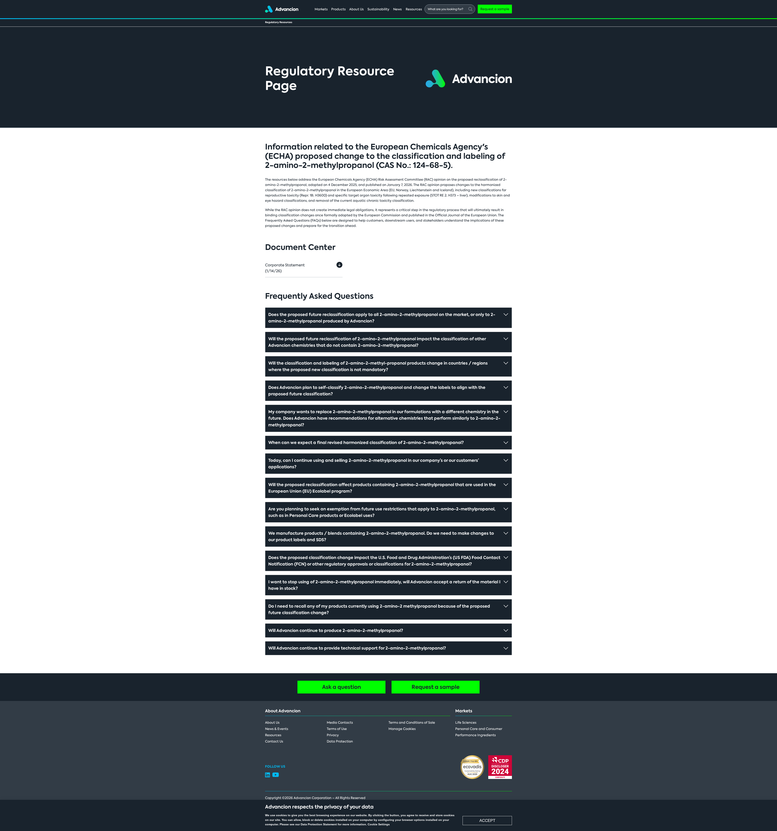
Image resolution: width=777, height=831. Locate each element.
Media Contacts (340, 722)
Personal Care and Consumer (478, 729)
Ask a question (341, 687)
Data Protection (340, 741)
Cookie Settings (379, 824)
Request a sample (436, 687)
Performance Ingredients (475, 735)
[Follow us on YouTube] (275, 776)
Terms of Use (337, 729)
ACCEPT (487, 820)
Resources (273, 735)
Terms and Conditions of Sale (411, 722)
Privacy (333, 735)
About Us (272, 722)
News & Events (276, 729)
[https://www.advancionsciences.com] (281, 8)
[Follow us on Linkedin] (267, 776)
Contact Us (274, 741)
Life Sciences (465, 722)
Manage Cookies (402, 729)
